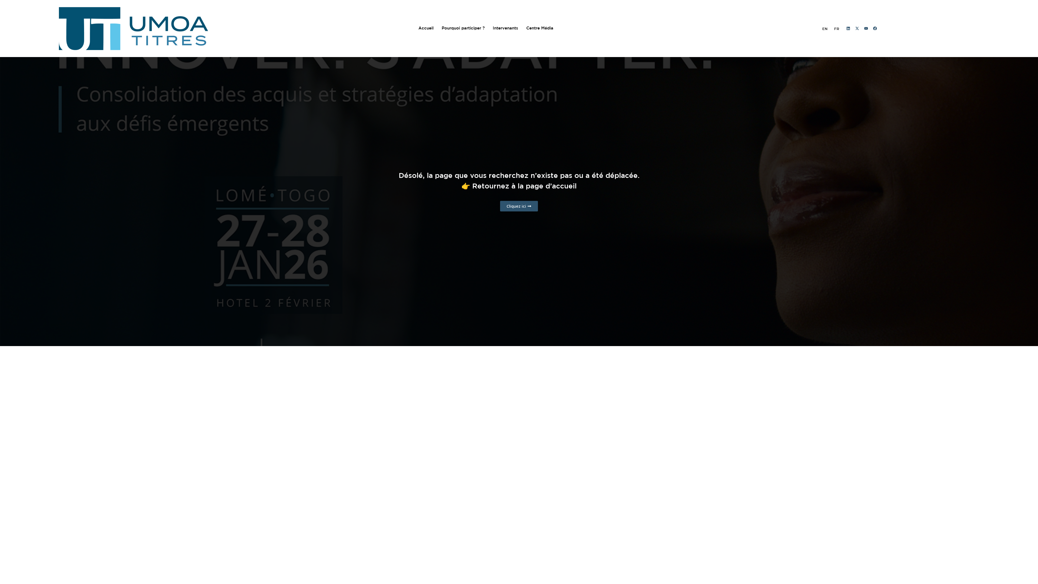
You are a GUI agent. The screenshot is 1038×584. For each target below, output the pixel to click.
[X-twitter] (857, 28)
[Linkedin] (848, 28)
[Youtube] (866, 28)
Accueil (426, 28)
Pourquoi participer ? (463, 28)
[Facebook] (875, 28)
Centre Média (539, 28)
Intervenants (505, 28)
